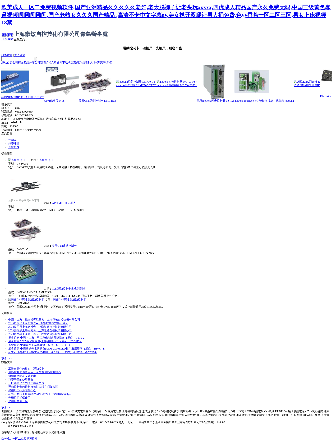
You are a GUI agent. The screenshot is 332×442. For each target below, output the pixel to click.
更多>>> (6, 358)
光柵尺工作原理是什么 (22, 390)
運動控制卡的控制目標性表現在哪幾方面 (33, 386)
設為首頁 (6, 55)
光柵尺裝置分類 (18, 401)
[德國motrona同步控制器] (214, 98)
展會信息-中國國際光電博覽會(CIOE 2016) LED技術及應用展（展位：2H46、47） (58, 348)
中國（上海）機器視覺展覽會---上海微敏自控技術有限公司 (44, 319)
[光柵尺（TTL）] (19, 160)
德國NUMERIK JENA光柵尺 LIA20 (22, 97)
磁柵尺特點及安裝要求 (22, 375)
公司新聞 (40, 62)
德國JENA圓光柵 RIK (307, 85)
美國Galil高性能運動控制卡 (69, 299)
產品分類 (29, 62)
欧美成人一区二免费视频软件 (19, 438)
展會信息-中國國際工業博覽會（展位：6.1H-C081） (39, 344)
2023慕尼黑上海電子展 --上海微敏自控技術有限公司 (40, 334)
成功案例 (73, 62)
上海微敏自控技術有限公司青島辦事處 (61, 34)
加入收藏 (19, 55)
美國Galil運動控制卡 (64, 245)
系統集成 (13, 147)
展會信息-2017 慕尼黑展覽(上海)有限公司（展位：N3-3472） (45, 341)
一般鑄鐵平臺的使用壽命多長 (26, 383)
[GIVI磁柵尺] (61, 98)
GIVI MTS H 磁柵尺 (64, 202)
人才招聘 (95, 62)
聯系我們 (106, 62)
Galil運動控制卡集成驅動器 (68, 288)
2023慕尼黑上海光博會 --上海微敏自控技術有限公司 (40, 330)
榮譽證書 (84, 62)
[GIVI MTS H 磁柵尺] (26, 202)
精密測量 (13, 143)
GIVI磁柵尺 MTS (54, 100)
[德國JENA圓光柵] (307, 81)
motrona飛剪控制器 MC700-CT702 (136, 85)
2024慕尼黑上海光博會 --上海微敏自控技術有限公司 (40, 326)
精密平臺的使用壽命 (20, 379)
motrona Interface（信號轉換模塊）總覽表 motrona (264, 100)
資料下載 (62, 62)
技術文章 (51, 62)
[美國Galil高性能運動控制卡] (26, 299)
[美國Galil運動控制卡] (96, 98)
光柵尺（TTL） (48, 160)
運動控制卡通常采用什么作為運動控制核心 (34, 372)
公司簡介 (18, 62)
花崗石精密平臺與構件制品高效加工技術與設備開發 (40, 394)
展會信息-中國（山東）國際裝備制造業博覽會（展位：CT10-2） (47, 337)
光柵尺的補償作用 (19, 397)
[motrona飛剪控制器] (136, 81)
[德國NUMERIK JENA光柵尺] (15, 94)
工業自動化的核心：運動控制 (26, 368)
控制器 (12, 139)
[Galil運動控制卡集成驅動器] (26, 288)
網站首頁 (6, 62)
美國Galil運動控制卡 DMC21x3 (97, 100)
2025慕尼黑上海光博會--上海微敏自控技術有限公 (38, 323)
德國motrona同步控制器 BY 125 (215, 100)
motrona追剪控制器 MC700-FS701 (177, 85)
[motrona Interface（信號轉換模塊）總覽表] (251, 98)
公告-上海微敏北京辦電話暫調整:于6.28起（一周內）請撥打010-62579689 (52, 352)
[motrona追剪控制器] (177, 81)
